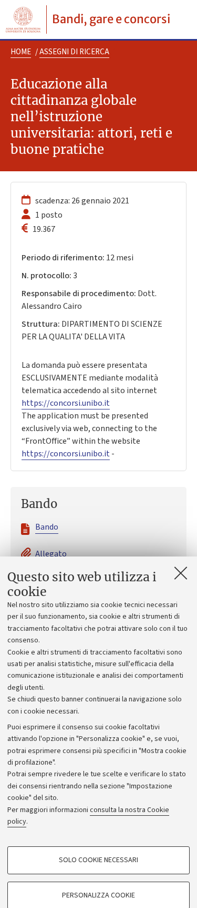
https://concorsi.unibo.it (66, 403)
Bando (46, 527)
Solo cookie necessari (98, 860)
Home (21, 51)
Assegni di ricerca (74, 51)
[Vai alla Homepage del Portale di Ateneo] (23, 19)
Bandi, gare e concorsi (111, 19)
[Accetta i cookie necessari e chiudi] (180, 572)
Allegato (51, 554)
